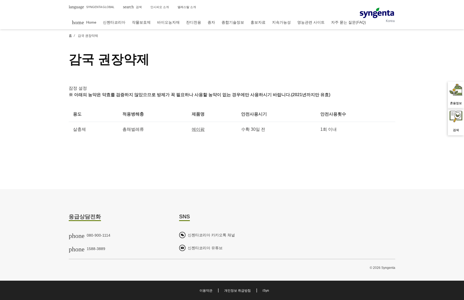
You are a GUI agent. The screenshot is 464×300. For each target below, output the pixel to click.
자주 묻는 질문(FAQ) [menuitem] (348, 22)
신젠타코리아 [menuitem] (114, 22)
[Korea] (377, 13)
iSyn (266, 290)
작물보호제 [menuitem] (141, 22)
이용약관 (206, 290)
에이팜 (198, 129)
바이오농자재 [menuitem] (168, 22)
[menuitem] (84, 22)
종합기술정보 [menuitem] (233, 22)
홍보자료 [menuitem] (258, 22)
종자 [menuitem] (211, 22)
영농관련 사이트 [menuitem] (311, 22)
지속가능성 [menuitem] (281, 22)
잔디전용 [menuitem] (193, 22)
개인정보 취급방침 (237, 290)
